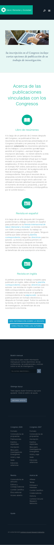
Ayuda (12, 513)
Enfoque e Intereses (33, 486)
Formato (13, 431)
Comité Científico (17, 490)
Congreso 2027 (36, 427)
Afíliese (32, 479)
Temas (32, 482)
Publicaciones (15, 439)
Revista (13, 475)
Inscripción (14, 447)
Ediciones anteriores (14, 464)
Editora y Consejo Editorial (17, 486)
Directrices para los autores (27, 326)
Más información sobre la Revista (27, 321)
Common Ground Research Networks (36, 501)
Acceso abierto (16, 495)
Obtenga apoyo (18, 400)
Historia (33, 496)
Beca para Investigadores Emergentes (16, 452)
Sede (12, 460)
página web (30, 295)
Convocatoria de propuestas (16, 435)
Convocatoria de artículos (16, 480)
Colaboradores (35, 493)
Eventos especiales (14, 443)
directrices (36, 237)
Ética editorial (15, 492)
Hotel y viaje (15, 457)
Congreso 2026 (16, 427)
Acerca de (33, 475)
